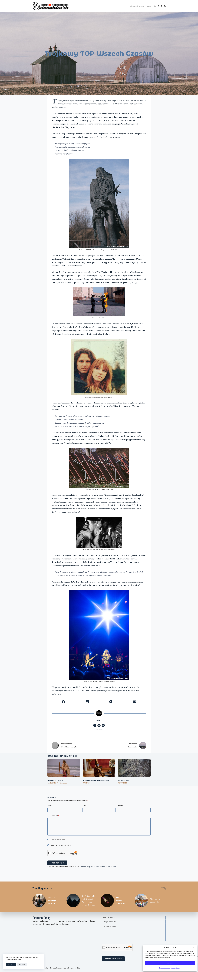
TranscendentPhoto (136, 6)
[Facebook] (158, 6)
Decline (22, 964)
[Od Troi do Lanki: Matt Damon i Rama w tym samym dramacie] (73, 900)
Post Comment (57, 863)
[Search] (155, 6)
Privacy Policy (175, 968)
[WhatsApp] (111, 701)
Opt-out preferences (164, 968)
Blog (149, 6)
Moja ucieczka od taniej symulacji (96, 780)
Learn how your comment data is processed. (98, 867)
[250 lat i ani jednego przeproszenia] (107, 900)
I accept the (57, 839)
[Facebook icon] (94, 725)
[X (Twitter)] (161, 6)
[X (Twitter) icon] (103, 725)
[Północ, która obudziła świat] (141, 900)
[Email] (134, 701)
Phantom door (124, 780)
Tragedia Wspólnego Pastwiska (52, 900)
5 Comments (63, 783)
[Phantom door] (134, 768)
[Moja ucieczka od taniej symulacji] (99, 768)
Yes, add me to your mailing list (60, 845)
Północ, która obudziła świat (155, 900)
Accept (169, 963)
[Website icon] (99, 725)
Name (49, 806)
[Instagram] (165, 6)
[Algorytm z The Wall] (63, 768)
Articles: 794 (99, 730)
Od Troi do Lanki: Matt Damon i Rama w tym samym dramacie (88, 900)
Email (84, 806)
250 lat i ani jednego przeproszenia (121, 900)
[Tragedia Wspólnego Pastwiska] (39, 900)
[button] (194, 947)
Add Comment (53, 816)
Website (120, 806)
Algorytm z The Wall (55, 780)
